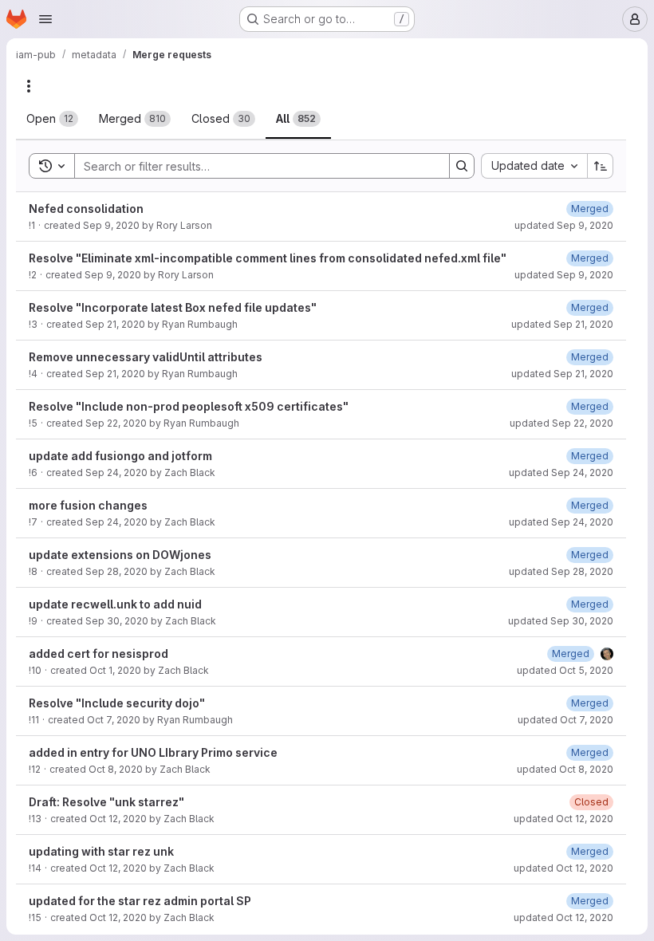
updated (563, 225)
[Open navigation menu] (45, 19)
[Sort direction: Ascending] (600, 166)
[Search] (462, 166)
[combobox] (534, 166)
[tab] (52, 119)
